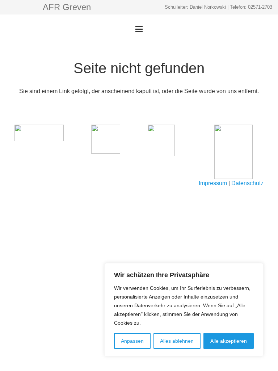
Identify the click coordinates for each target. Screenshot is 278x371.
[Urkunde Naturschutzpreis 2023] (239, 152)
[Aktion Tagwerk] (105, 139)
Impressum (213, 183)
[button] (139, 29)
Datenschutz (247, 183)
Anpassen (132, 341)
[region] (184, 310)
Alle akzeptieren (228, 341)
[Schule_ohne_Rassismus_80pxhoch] (39, 133)
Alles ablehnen (177, 341)
